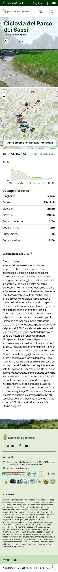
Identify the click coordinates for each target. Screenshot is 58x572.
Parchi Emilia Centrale (13, 3)
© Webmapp (38, 148)
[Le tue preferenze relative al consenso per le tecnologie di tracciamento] (53, 567)
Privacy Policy (9, 559)
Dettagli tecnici (14, 153)
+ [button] (4, 92)
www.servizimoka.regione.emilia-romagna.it (21, 522)
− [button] (4, 96)
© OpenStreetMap (50, 148)
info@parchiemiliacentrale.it (19, 468)
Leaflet (29, 148)
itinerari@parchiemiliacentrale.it (16, 541)
